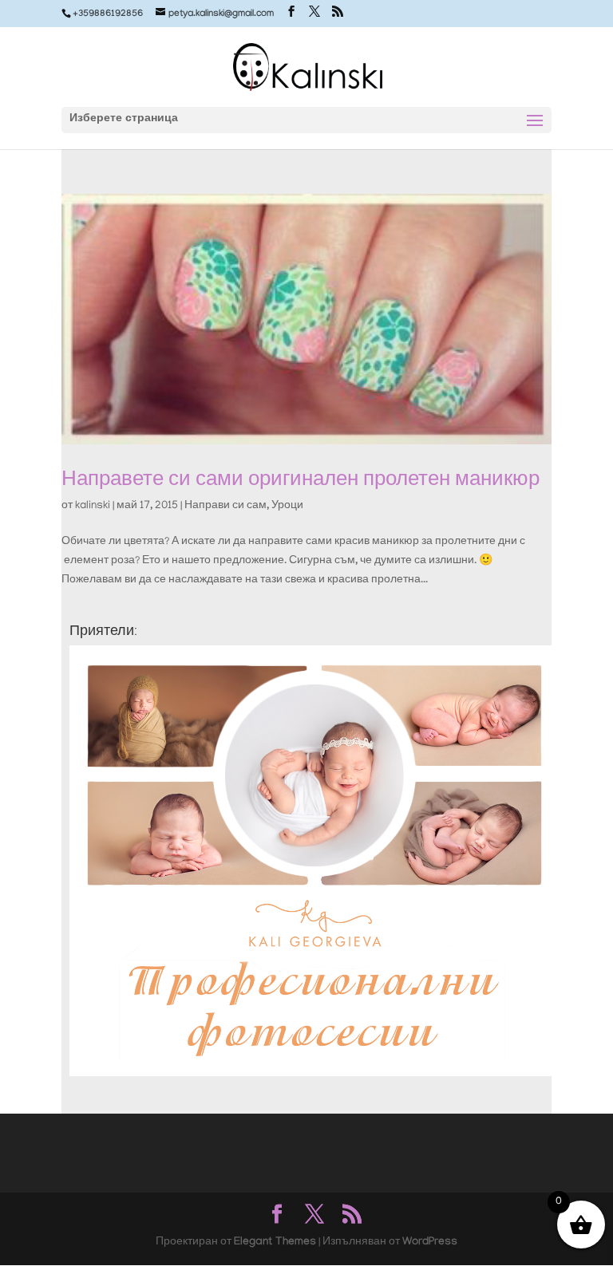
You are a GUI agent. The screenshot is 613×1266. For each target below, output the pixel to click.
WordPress (429, 1242)
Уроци (287, 506)
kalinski (92, 506)
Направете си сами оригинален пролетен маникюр (300, 478)
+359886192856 (108, 14)
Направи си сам (225, 506)
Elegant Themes (275, 1242)
